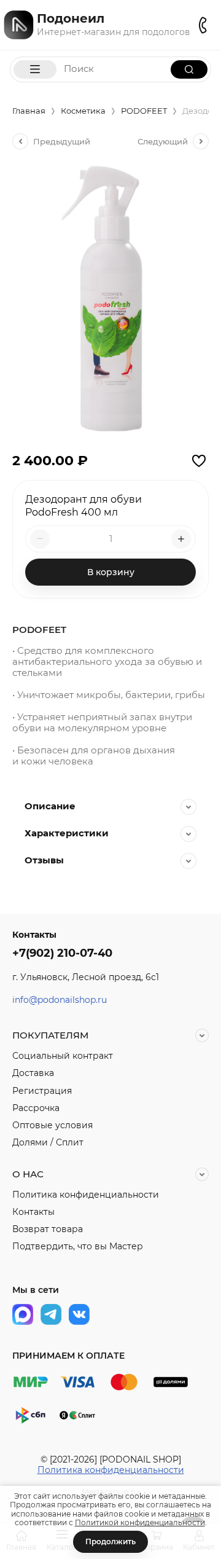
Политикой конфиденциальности (140, 1522)
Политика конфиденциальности (110, 1469)
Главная (28, 111)
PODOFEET (144, 111)
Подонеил (70, 18)
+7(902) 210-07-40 (62, 953)
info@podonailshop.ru (59, 999)
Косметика (83, 111)
